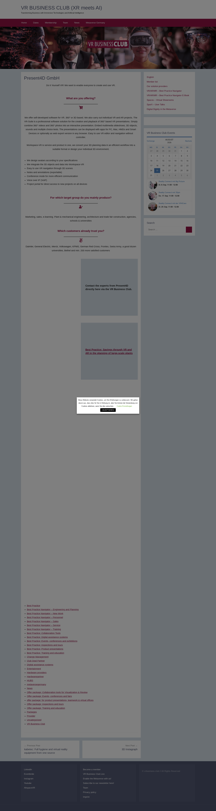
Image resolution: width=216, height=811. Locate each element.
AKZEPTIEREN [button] (108, 410)
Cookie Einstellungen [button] (124, 406)
